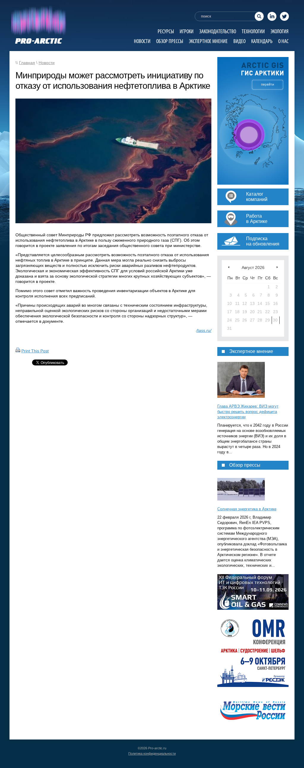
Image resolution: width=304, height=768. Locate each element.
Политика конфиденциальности (152, 753)
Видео (239, 41)
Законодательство (217, 31)
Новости (142, 41)
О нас (283, 41)
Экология (279, 31)
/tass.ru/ (203, 330)
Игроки (187, 31)
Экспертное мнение (208, 41)
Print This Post (35, 351)
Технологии (253, 31)
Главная (27, 62)
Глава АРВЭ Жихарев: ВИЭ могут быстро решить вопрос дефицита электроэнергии (247, 411)
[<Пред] (228, 267)
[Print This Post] (17, 351)
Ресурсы (166, 31)
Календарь (262, 41)
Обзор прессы (169, 41)
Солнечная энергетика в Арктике (246, 509)
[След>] (277, 267)
